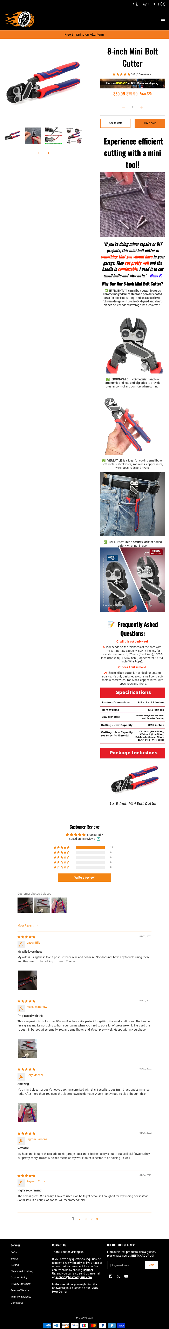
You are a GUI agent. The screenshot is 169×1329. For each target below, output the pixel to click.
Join (151, 1265)
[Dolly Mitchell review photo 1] (27, 1113)
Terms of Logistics (21, 1296)
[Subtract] (124, 107)
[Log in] (163, 4)
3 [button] (86, 1219)
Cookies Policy (19, 1277)
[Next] (79, 83)
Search (15, 1258)
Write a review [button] (84, 877)
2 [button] (80, 1219)
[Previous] (7, 83)
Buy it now (150, 123)
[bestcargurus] (19, 19)
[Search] (135, 4)
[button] (122, 74)
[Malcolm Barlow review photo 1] (27, 1048)
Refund (15, 1265)
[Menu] (163, 19)
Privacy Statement (21, 1284)
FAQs (14, 1252)
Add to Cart (115, 123)
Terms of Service (20, 1290)
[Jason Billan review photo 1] (27, 980)
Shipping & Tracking (22, 1271)
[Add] (141, 107)
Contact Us (17, 1302)
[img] (26, 937)
